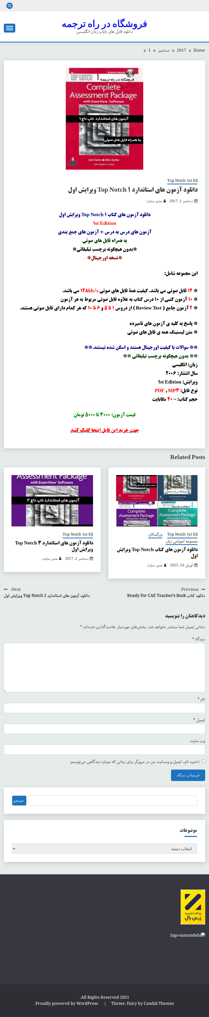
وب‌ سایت (197, 741)
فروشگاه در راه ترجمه (104, 23)
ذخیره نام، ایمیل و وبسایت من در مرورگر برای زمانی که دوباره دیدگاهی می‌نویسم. (135, 762)
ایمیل (199, 720)
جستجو (19, 800)
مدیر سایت (154, 201)
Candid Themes (159, 1003)
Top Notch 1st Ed (182, 181)
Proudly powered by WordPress (67, 1003)
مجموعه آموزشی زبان (182, 542)
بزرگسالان (155, 535)
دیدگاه (198, 639)
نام (201, 699)
